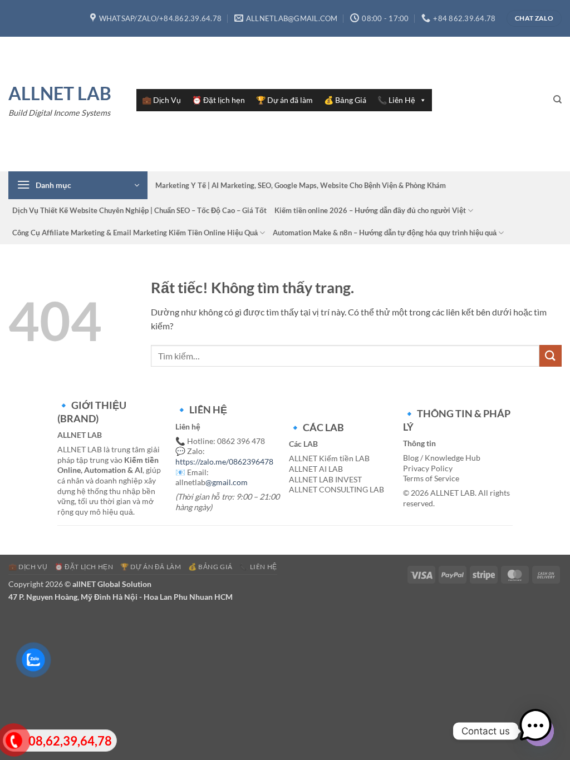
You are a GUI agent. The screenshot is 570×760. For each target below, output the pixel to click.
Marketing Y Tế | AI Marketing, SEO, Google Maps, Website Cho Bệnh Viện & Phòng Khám (300, 185)
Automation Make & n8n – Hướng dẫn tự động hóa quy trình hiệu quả (385, 232)
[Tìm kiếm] (557, 99)
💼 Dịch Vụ (161, 100)
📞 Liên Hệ (396, 100)
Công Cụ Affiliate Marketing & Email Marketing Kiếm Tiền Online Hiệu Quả (135, 232)
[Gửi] (550, 356)
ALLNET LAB (59, 93)
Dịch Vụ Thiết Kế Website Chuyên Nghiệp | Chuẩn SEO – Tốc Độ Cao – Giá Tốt (139, 210)
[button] (78, 185)
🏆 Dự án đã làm (284, 100)
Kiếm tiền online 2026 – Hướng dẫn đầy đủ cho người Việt (370, 210)
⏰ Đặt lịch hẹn (218, 100)
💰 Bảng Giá (345, 100)
